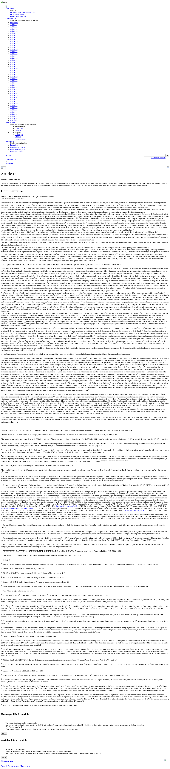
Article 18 (13, 52)
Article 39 (13, 118)
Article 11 (13, 62)
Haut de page (25, 766)
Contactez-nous (13, 766)
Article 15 (13, 112)
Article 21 (13, 89)
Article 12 (13, 75)
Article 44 (13, 83)
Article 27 (13, 66)
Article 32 (13, 31)
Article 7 (13, 110)
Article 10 (13, 50)
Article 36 (13, 81)
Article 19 (13, 64)
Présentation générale (18, 16)
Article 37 (13, 93)
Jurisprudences (20, 139)
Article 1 (13, 35)
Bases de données (16, 151)
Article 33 (13, 43)
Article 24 (13, 29)
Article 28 (13, 79)
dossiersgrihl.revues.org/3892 (66, 506)
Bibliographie (10, 122)
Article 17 (13, 39)
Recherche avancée (158, 158)
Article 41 (13, 45)
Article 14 (13, 99)
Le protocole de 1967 (18, 14)
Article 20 (13, 77)
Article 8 (13, 25)
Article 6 (13, 97)
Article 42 (13, 58)
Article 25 (13, 41)
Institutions (14, 145)
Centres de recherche (17, 147)
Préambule (14, 23)
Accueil (8, 155)
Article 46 (13, 108)
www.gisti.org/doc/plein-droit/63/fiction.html (17, 508)
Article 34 (13, 56)
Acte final (13, 120)
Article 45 (13, 95)
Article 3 (13, 60)
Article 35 (13, 68)
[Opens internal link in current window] (166, 762)
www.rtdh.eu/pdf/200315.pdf (136, 510)
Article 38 (13, 106)
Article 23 (13, 114)
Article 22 (13, 101)
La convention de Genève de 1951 (22, 12)
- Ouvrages (19, 128)
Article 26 (13, 54)
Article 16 (13, 27)
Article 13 (13, 87)
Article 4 (13, 72)
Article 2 (13, 48)
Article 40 (13, 33)
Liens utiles (10, 141)
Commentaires (11, 18)
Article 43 (13, 70)
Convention (10, 8)
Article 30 (13, 104)
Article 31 (13, 116)
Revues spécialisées (17, 149)
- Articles (18, 131)
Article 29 (13, 91)
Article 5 (13, 85)
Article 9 (13, 37)
